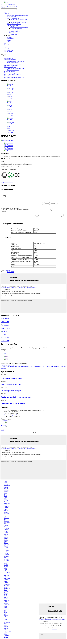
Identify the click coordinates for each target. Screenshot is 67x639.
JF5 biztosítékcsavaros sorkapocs (18, 19)
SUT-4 (9, 111)
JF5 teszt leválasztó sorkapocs (18, 22)
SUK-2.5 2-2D (8, 51)
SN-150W (10, 123)
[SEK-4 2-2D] (5, 337)
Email (2, 430)
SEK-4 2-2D (5, 341)
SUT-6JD (9, 98)
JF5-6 (8, 128)
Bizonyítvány (10, 38)
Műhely (9, 40)
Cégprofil (9, 37)
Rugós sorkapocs (5, 366)
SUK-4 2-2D (10, 272)
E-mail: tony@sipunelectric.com (9, 6)
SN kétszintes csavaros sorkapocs (19, 27)
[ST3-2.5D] (4, 331)
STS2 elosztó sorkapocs (13, 30)
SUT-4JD (9, 106)
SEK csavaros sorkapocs (13, 31)
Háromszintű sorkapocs (27, 366)
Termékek (6, 13)
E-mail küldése (4, 420)
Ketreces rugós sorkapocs (52, 366)
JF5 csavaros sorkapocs (13, 18)
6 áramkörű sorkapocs (39, 366)
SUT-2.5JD (10, 115)
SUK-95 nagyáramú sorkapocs (11, 384)
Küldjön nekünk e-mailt (7, 182)
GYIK (9, 41)
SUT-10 (9, 94)
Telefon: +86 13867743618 (8, 4)
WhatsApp (3, 425)
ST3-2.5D (7, 270)
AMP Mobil (11, 365)
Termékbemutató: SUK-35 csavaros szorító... (16, 397)
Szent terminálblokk (15, 366)
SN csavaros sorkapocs (13, 25)
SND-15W (10, 132)
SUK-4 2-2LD (5, 328)
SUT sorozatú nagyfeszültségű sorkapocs (17, 15)
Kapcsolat (6, 44)
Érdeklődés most (5, 351)
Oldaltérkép (4, 365)
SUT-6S (9, 85)
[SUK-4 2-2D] (5, 318)
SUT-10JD (10, 89)
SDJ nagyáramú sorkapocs (14, 24)
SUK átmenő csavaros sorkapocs (15, 32)
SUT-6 (9, 102)
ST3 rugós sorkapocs (12, 34)
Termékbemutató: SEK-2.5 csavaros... (13, 403)
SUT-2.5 (9, 119)
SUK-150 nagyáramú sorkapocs (11, 378)
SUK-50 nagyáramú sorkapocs (11, 391)
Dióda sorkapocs (11, 16)
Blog (5, 43)
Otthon (6, 12)
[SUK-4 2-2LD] (5, 325)
